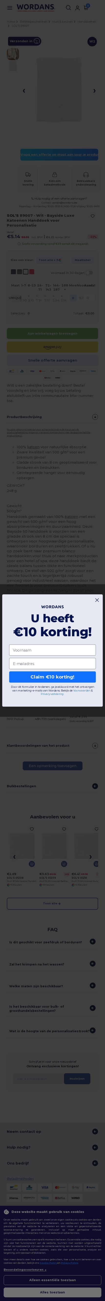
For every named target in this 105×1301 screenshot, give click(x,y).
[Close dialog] (97, 600)
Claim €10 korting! (52, 677)
